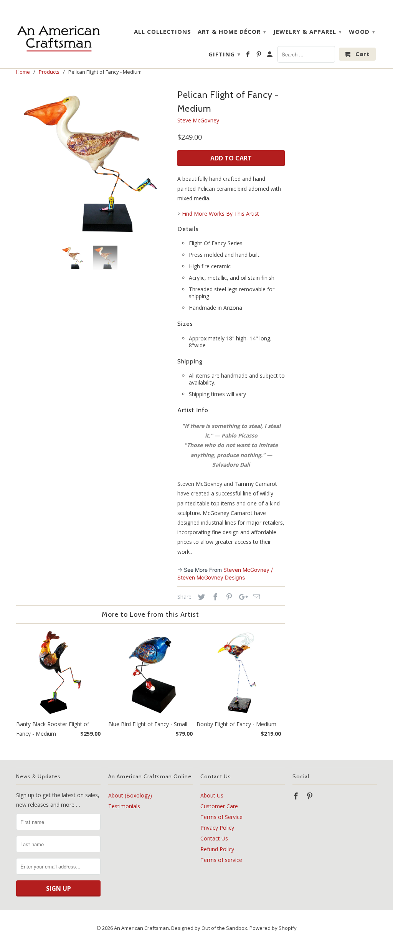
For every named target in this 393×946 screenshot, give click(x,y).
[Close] (292, 414)
